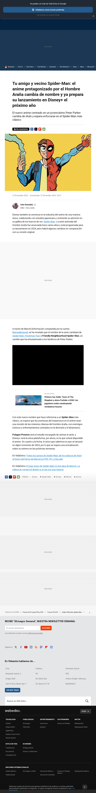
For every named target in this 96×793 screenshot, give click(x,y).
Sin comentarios (22, 129)
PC (37, 674)
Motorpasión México (82, 771)
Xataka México (11, 771)
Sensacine (44, 723)
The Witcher (41, 67)
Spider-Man (49, 221)
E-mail (43, 129)
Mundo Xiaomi (11, 738)
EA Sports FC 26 (42, 684)
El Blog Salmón (28, 748)
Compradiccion (11, 755)
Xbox (82, 67)
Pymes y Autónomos (30, 751)
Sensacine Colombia (47, 775)
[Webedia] (12, 710)
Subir (84, 711)
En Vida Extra (49, 394)
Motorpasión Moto (81, 727)
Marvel (68, 477)
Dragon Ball (10, 679)
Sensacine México (46, 771)
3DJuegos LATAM (29, 771)
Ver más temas (12, 690)
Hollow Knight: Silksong (76, 679)
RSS (36, 647)
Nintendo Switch (72, 668)
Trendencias (10, 748)
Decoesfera (10, 751)
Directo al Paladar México (63, 772)
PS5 (67, 674)
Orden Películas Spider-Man (72, 612)
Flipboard (39, 129)
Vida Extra (26, 727)
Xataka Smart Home (13, 734)
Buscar (87, 701)
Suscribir (46, 628)
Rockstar (11, 67)
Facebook (31, 129)
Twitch (41, 647)
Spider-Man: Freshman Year (26, 335)
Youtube (26, 647)
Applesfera (9, 731)
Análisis (39, 668)
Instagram (31, 647)
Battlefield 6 (71, 684)
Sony (74, 67)
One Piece (30, 67)
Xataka (8, 723)
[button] (28, 204)
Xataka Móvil (10, 727)
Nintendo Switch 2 (13, 674)
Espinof (43, 727)
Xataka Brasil (10, 775)
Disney (58, 477)
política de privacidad (35, 633)
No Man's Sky (41, 679)
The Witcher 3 (64, 67)
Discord (51, 647)
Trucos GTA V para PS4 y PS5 (33, 612)
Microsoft (90, 67)
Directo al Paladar (63, 723)
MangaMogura (19, 332)
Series (34, 477)
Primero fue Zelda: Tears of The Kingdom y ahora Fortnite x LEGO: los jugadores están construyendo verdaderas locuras (61, 402)
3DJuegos (26, 723)
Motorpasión (79, 723)
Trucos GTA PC (52, 612)
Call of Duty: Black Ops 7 (16, 684)
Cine (7, 668)
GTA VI (20, 67)
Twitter (35, 129)
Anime (78, 477)
